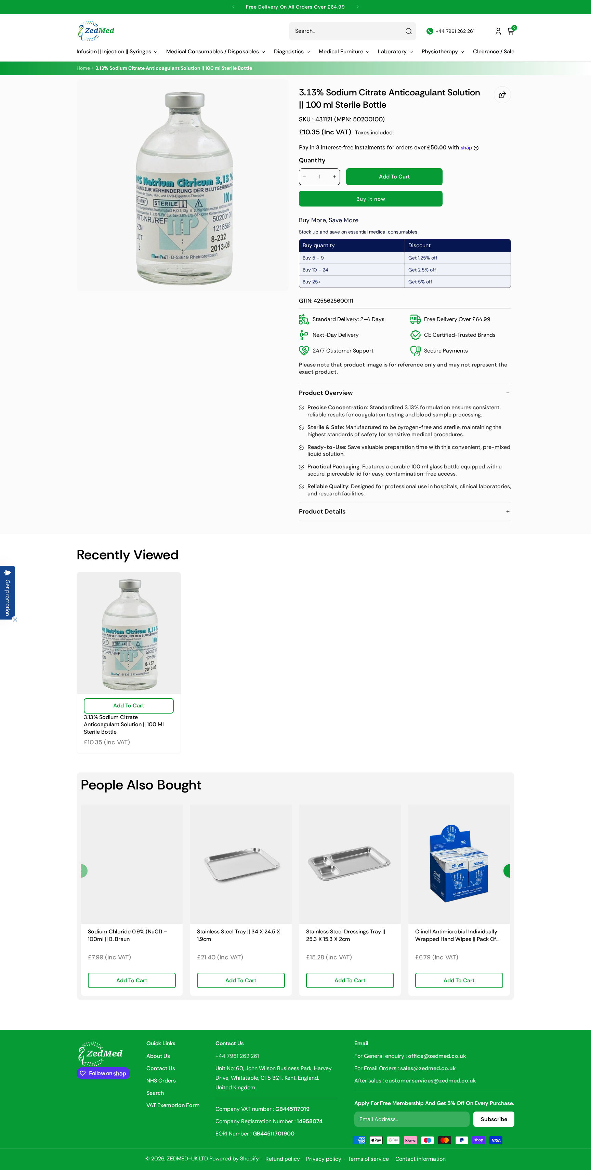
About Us (158, 1056)
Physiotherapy (440, 51)
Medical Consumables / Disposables (212, 51)
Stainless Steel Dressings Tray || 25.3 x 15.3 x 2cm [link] (345, 935)
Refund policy (282, 1159)
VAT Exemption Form (173, 1105)
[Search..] (408, 31)
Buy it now (370, 199)
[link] (132, 864)
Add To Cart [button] (131, 980)
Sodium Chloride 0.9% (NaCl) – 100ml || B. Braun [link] (127, 935)
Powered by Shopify (234, 1158)
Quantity (312, 160)
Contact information (420, 1159)
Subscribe (494, 1119)
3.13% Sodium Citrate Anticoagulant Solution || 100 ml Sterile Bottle (124, 724)
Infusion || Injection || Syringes (114, 51)
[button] (117, 51)
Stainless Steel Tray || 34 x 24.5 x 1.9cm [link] (238, 935)
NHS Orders (161, 1080)
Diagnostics (289, 51)
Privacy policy (323, 1159)
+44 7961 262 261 (237, 1056)
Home (83, 68)
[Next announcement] (357, 7)
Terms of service (368, 1159)
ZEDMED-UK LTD (187, 1158)
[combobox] (352, 31)
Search (155, 1092)
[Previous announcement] (233, 7)
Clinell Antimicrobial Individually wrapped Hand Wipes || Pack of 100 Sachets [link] (456, 935)
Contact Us (160, 1068)
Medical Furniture (341, 51)
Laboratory (392, 51)
